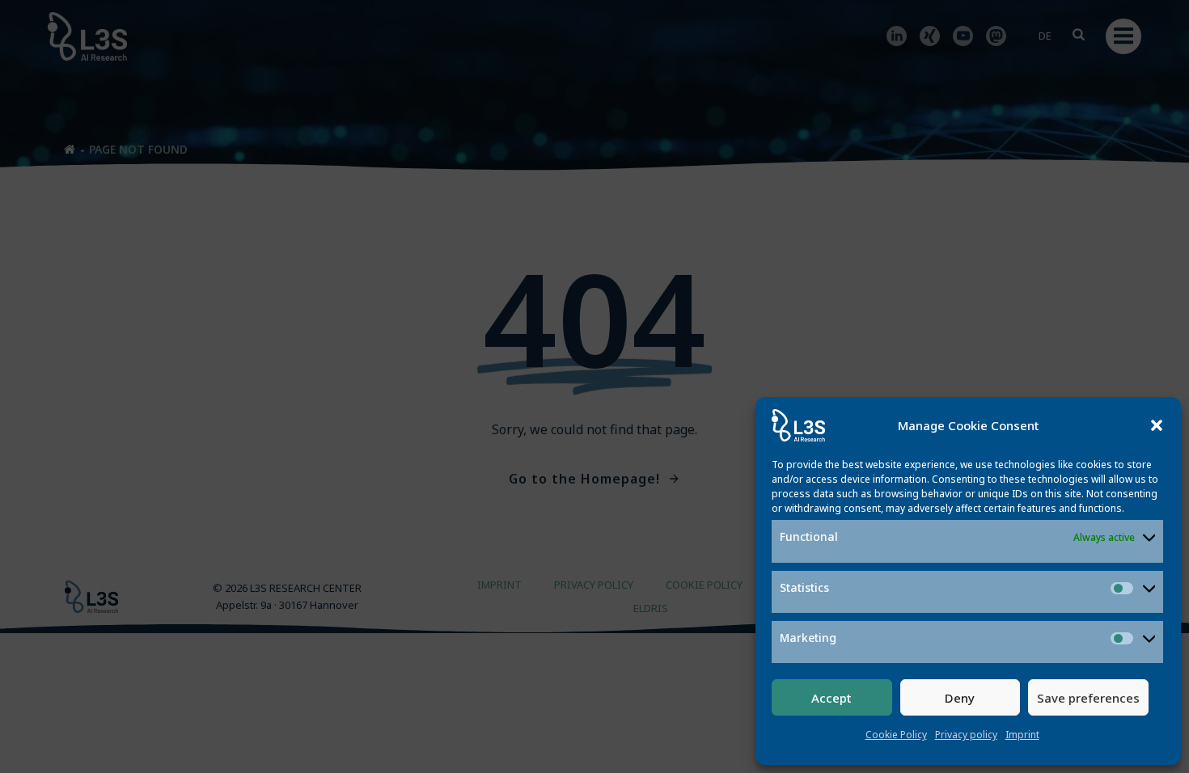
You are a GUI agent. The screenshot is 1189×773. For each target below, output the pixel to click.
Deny (960, 698)
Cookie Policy (896, 734)
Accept (831, 698)
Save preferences (1088, 698)
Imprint (1022, 734)
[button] (1157, 425)
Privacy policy (966, 734)
